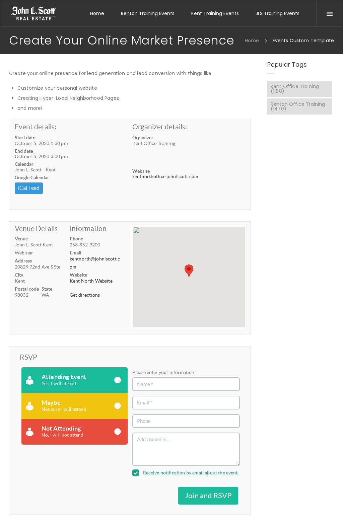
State (47, 289)
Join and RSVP (208, 495)
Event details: (35, 127)
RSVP (28, 357)
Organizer (142, 137)
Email (75, 252)
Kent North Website (91, 281)
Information (88, 228)
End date (24, 151)
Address (23, 260)
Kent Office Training (295, 88)
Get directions (85, 295)
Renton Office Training (298, 106)
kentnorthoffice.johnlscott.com (165, 176)
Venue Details (36, 228)
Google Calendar (32, 177)
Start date (25, 137)
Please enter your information (163, 372)
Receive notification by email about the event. (191, 472)
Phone (76, 238)
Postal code (27, 289)
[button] (189, 271)
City (19, 275)
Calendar (24, 164)
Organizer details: (159, 127)
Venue (21, 238)
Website (141, 171)
